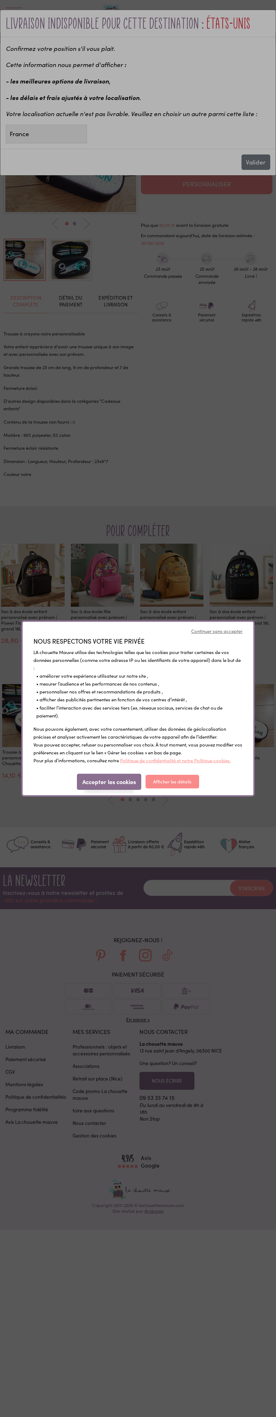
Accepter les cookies (109, 782)
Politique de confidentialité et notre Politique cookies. (175, 760)
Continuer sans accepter (217, 631)
